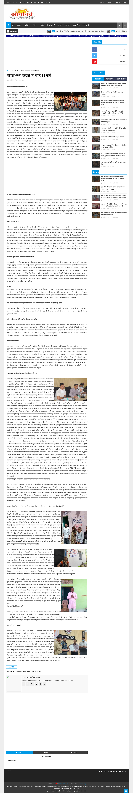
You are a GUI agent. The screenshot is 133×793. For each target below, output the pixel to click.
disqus (46, 752)
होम (13, 25)
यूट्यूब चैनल (76, 25)
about (109, 2)
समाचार (19, 25)
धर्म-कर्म (60, 25)
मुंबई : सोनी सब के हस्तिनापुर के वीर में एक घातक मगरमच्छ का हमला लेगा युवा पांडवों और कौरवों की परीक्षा (112, 103)
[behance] (42, 2)
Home (102, 2)
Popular (109, 79)
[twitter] (20, 2)
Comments (121, 79)
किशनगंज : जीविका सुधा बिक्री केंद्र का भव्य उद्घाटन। (115, 31)
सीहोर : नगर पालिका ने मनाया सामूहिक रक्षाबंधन (112, 137)
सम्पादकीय (67, 25)
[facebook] (16, 2)
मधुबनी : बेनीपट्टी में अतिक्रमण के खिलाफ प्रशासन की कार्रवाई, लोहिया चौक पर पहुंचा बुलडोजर (65, 31)
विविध (34, 25)
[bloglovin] (31, 2)
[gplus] (24, 2)
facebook (73, 752)
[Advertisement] (89, 12)
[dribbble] (35, 2)
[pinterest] (27, 2)
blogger (19, 752)
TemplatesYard (64, 784)
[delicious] (49, 2)
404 (124, 2)
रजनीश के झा (83, 784)
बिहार (38, 31)
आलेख (42, 25)
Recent (98, 79)
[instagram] (45, 2)
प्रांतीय (27, 25)
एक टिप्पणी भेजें (12, 761)
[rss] (38, 2)
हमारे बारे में (86, 25)
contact (117, 2)
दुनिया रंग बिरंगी (50, 25)
